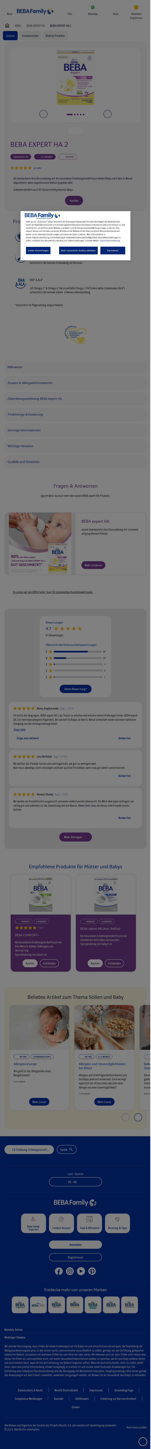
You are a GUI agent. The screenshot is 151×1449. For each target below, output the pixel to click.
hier (42, 240)
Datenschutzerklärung (110, 240)
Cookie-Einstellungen (38, 250)
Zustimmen (112, 250)
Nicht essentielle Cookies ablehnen (78, 250)
